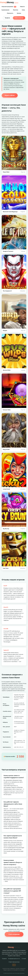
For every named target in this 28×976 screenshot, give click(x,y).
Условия (24, 958)
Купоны (19, 13)
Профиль (7, 18)
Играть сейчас (10, 95)
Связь (23, 10)
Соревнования (5, 10)
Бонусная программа (9, 6)
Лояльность (10, 13)
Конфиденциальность (14, 958)
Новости (22, 6)
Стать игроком (19, 18)
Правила (4, 958)
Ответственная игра (14, 962)
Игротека (15, 10)
